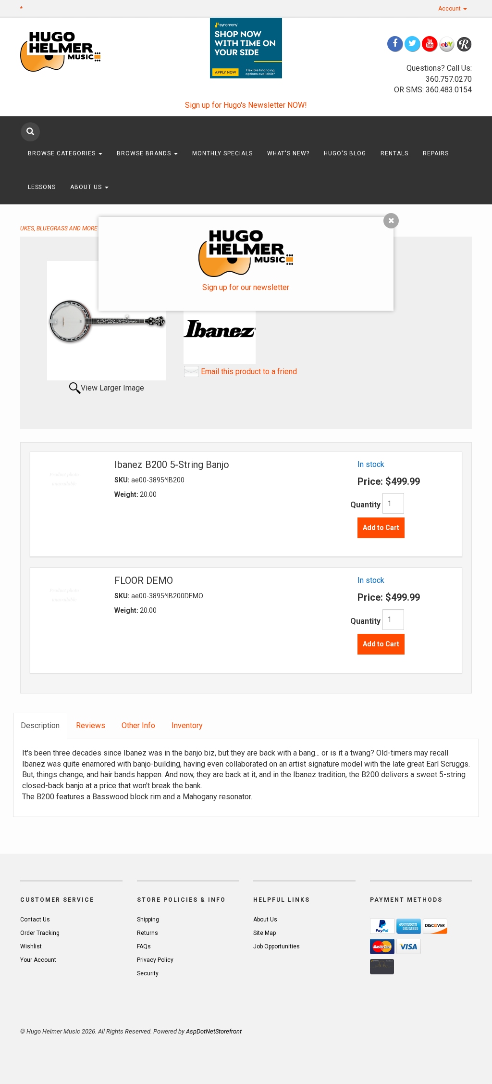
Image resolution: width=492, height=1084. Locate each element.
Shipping (148, 919)
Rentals (394, 153)
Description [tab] (40, 725)
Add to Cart (381, 527)
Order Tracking (40, 933)
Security (148, 973)
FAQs (144, 946)
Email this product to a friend (249, 371)
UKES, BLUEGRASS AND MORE (59, 228)
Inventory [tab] (187, 725)
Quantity (365, 504)
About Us (87, 187)
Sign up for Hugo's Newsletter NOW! (246, 105)
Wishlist (31, 946)
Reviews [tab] (90, 725)
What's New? (288, 153)
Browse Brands (145, 153)
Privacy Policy (155, 960)
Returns (147, 933)
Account (450, 8)
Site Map (264, 933)
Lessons (42, 187)
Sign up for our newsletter (245, 287)
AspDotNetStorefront (214, 1031)
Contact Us (35, 919)
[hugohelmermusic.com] (71, 51)
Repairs (436, 153)
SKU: (122, 480)
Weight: (127, 494)
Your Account (38, 960)
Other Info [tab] (138, 725)
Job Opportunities (276, 946)
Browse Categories (63, 153)
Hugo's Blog (345, 153)
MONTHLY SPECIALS (222, 153)
